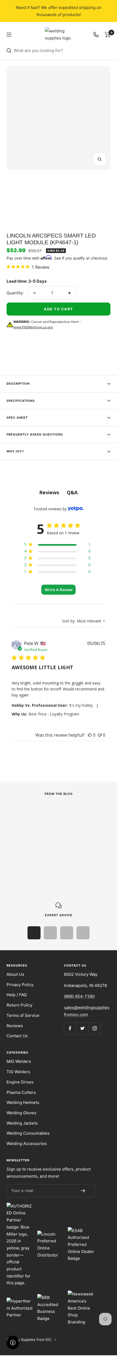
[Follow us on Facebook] (70, 1028)
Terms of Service (23, 1015)
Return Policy (19, 1005)
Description (18, 383)
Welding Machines (23, 826)
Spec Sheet (17, 417)
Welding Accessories (27, 1143)
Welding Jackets (22, 1123)
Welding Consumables (28, 1133)
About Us (15, 974)
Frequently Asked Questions (35, 434)
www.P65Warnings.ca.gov (33, 327)
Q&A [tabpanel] (72, 492)
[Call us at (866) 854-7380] (96, 34)
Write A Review (58, 589)
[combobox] (62, 50)
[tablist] (58, 492)
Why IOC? (15, 451)
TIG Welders (18, 1071)
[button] (90, 735)
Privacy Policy (20, 984)
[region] (57, 545)
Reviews (15, 1025)
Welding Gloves (21, 1112)
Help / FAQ (17, 994)
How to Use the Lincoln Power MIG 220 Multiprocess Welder (53, 841)
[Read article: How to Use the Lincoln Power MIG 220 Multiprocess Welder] (54, 812)
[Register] (83, 1190)
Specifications (21, 401)
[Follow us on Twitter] (82, 1028)
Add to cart (58, 309)
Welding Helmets (23, 1102)
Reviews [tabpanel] (49, 492)
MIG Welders (19, 1061)
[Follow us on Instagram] (94, 1028)
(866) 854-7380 (79, 996)
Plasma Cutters (21, 1092)
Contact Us (17, 1035)
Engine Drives (20, 1082)
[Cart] (107, 34)
